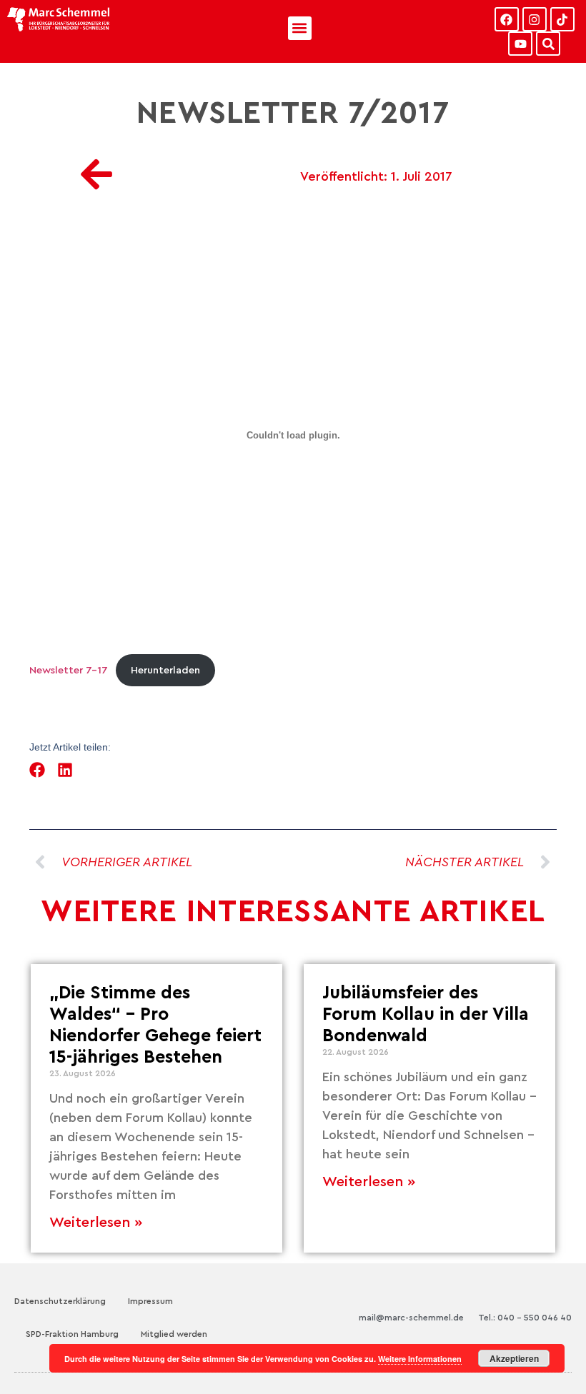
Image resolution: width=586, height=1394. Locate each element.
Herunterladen (165, 670)
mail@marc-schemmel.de (411, 1317)
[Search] (548, 43)
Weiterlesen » (95, 1222)
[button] (300, 28)
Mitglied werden (174, 1334)
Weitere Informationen (420, 1358)
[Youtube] (520, 43)
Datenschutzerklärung (60, 1301)
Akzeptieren (514, 1358)
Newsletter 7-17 (68, 670)
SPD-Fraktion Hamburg (72, 1334)
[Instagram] (534, 19)
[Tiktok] (562, 19)
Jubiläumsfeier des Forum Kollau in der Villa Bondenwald (425, 1014)
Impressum (150, 1301)
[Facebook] (507, 19)
